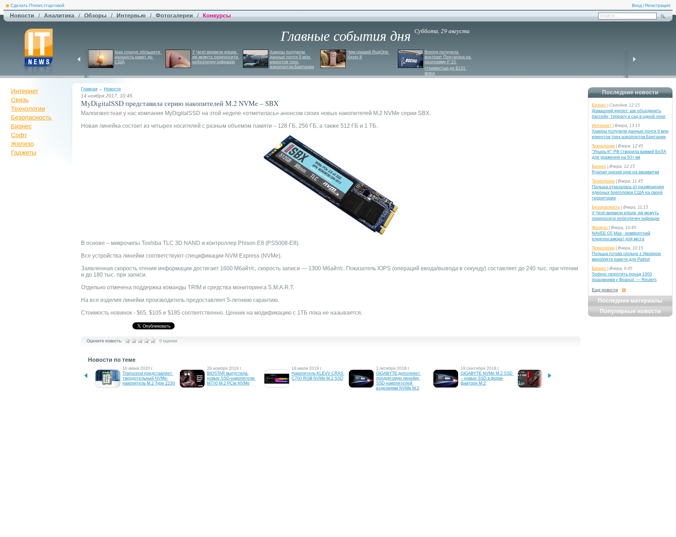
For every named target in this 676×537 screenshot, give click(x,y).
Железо (22, 143)
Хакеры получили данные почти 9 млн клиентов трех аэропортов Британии (292, 59)
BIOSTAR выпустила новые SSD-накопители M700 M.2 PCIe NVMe (231, 378)
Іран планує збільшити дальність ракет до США (138, 57)
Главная (89, 89)
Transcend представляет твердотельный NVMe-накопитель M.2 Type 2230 (149, 378)
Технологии (28, 108)
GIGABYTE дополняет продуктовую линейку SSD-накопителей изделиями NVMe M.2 (398, 381)
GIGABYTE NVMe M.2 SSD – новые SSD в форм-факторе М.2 (487, 378)
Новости (112, 89)
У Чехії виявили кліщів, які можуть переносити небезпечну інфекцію (215, 57)
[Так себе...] (140, 340)
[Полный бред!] (127, 340)
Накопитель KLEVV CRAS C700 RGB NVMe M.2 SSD (318, 376)
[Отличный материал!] (153, 340)
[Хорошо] (146, 340)
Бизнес (21, 126)
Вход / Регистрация (651, 5)
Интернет (24, 91)
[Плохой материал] (134, 340)
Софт (19, 135)
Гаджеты (23, 152)
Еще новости (605, 290)
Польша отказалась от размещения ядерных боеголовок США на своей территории (628, 192)
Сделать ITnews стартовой (37, 5)
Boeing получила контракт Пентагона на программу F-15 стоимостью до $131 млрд (448, 63)
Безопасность (31, 117)
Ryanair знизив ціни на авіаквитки (625, 172)
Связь (20, 99)
